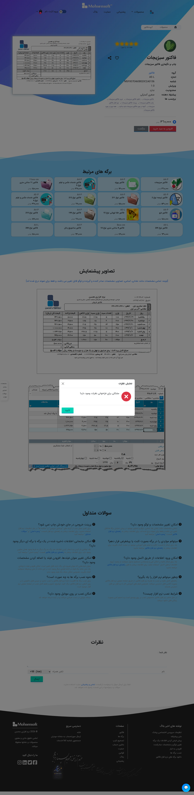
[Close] (62, 383)
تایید (67, 410)
